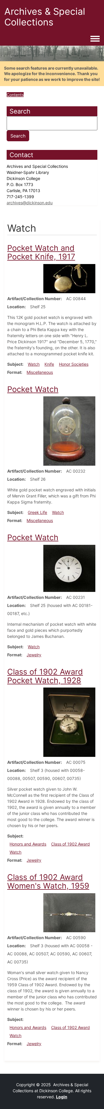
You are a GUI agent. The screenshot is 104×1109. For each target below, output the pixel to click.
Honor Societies (73, 364)
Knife (49, 364)
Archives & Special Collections (44, 17)
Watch (34, 364)
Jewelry (34, 654)
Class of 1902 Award (70, 843)
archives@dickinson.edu (30, 202)
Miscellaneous (40, 372)
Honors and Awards (28, 843)
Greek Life (37, 512)
